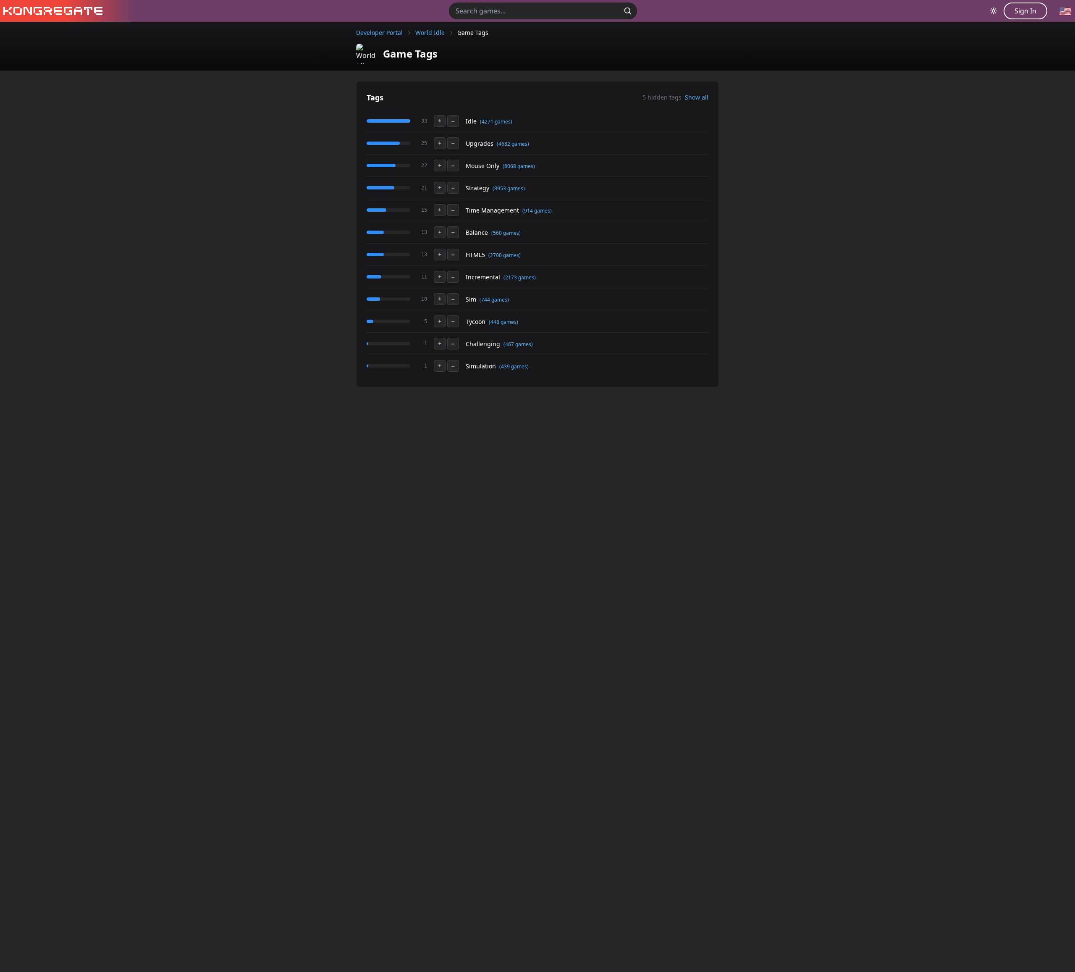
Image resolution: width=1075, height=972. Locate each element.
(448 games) (503, 322)
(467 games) (518, 344)
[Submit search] (628, 10)
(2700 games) (504, 255)
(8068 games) (519, 166)
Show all (696, 97)
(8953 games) (509, 188)
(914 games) (537, 210)
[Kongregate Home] (51, 11)
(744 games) (494, 299)
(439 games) (514, 366)
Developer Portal (379, 33)
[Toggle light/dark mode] (993, 11)
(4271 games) (496, 121)
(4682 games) (513, 143)
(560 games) (506, 232)
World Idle (430, 33)
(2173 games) (519, 277)
